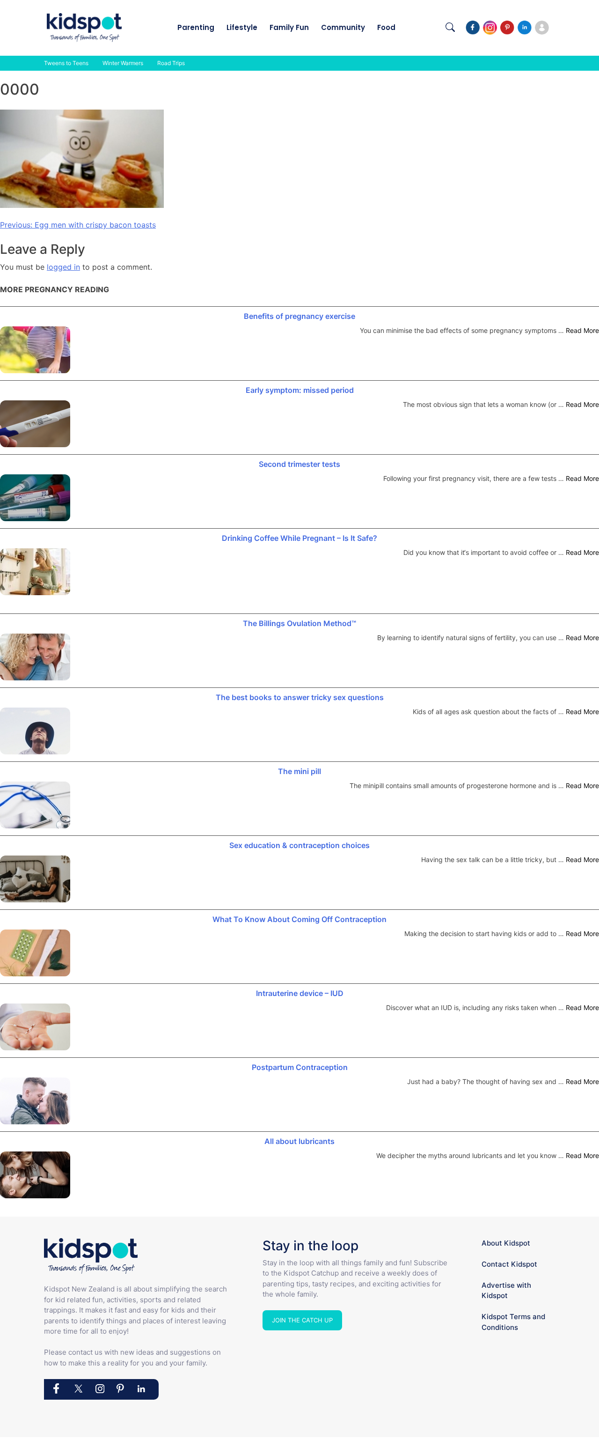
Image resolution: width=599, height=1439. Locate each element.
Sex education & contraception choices (299, 845)
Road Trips (171, 62)
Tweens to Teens (66, 62)
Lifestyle (241, 27)
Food (386, 27)
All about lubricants (299, 1141)
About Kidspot (506, 1243)
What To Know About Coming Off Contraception (299, 919)
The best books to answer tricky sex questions (300, 697)
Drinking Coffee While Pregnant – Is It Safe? (299, 538)
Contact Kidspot (509, 1264)
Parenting (195, 27)
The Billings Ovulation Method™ (299, 623)
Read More (582, 330)
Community (343, 27)
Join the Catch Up (302, 1320)
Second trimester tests (299, 464)
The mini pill (299, 771)
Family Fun (289, 27)
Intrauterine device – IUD (299, 993)
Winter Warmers (122, 62)
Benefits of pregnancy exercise (299, 316)
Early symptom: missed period (300, 390)
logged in (63, 267)
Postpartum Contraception (300, 1067)
